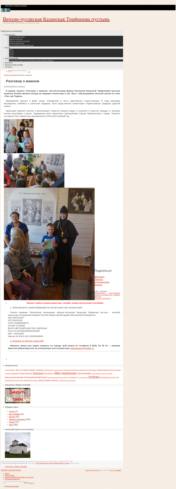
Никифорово (68, 373)
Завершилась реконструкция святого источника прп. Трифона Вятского (107, 295)
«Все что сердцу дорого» (25, 370)
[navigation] (88, 478)
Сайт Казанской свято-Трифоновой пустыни (52, 463)
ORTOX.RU (113, 470)
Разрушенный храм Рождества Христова (58, 377)
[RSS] (7, 9)
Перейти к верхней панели (11, 470)
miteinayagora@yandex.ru (82, 348)
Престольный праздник (14, 377)
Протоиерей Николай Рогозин (35, 377)
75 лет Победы (10, 370)
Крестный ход (49, 373)
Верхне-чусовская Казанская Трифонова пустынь (56, 19)
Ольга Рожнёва (84, 373)
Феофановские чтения (107, 377)
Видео (12, 417)
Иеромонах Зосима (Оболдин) (21, 373)
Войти (119, 470)
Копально (38, 373)
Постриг (109, 373)
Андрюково (40, 370)
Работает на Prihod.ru (93, 470)
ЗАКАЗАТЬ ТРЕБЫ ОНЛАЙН (16, 6)
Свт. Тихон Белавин (82, 377)
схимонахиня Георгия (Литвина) (67, 380)
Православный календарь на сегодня (19, 477)
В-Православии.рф (12, 479)
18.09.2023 (8, 86)
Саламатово (73, 377)
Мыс (97, 291)
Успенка (93, 376)
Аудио (12, 411)
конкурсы (54, 380)
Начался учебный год (103, 298)
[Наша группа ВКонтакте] (3, 9)
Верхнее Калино (103, 370)
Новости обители (10, 75)
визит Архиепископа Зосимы (28, 380)
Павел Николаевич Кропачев (99, 373)
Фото (11, 425)
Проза (12, 422)
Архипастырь (49, 370)
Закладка (103, 291)
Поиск (26, 483)
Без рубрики (14, 414)
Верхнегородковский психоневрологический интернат (80, 370)
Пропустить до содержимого (11, 31)
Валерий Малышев (58, 370)
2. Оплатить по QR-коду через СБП (27, 341)
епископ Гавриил (44, 380)
